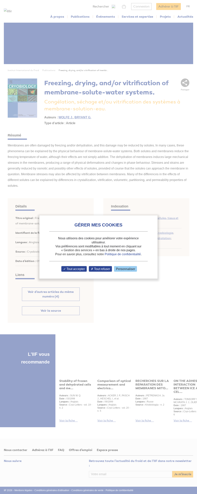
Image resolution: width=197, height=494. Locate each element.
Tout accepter (75, 268)
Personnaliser (125, 268)
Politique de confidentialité (123, 254)
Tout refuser (101, 268)
